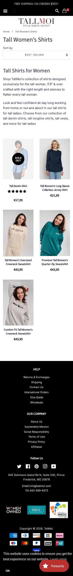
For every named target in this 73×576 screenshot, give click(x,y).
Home (6, 31)
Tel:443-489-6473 (36, 490)
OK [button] (8, 570)
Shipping (36, 382)
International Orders (36, 392)
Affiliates (36, 446)
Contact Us (36, 387)
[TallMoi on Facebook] (28, 467)
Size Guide (36, 397)
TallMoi (48, 528)
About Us (36, 421)
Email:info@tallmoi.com (36, 486)
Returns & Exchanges (36, 377)
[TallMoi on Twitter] (19, 467)
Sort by (8, 48)
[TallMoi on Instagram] (45, 467)
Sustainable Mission (37, 426)
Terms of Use (36, 436)
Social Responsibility (36, 431)
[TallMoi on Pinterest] (36, 467)
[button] (17, 191)
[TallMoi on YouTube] (53, 467)
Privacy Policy (36, 441)
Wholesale (36, 402)
